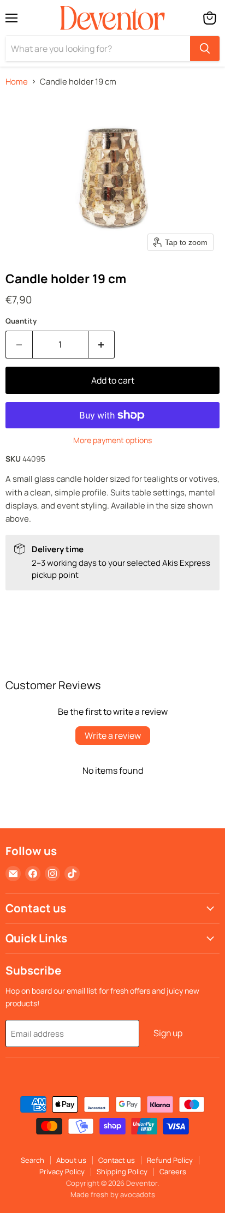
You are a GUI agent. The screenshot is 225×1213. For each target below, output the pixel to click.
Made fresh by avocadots (112, 1194)
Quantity (21, 321)
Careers (172, 1171)
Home (16, 81)
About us (71, 1160)
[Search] (205, 48)
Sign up (167, 1033)
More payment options (112, 440)
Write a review (113, 736)
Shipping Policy (122, 1171)
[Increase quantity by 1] (101, 344)
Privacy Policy (62, 1171)
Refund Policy (170, 1160)
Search (32, 1160)
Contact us (116, 1160)
